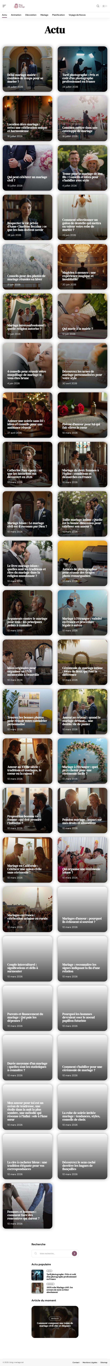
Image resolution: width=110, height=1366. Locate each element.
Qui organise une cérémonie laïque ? (81, 871)
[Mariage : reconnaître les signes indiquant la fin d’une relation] (82, 959)
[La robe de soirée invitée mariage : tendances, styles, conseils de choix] (82, 1107)
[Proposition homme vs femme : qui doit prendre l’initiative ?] (27, 810)
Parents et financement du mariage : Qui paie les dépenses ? (25, 1017)
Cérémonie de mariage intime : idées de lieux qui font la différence (82, 671)
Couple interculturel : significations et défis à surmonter (22, 967)
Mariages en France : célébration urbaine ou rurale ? (27, 918)
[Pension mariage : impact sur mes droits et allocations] (82, 810)
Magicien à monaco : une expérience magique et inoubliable (79, 275)
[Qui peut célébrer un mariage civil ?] (27, 168)
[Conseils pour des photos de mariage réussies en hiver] (27, 266)
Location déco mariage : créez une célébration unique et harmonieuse (27, 127)
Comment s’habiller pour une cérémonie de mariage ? (82, 1068)
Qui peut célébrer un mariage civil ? (27, 178)
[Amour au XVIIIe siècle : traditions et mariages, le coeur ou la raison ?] (27, 761)
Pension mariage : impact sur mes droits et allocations (82, 821)
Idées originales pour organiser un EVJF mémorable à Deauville (23, 671)
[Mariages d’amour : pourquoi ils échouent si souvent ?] (82, 909)
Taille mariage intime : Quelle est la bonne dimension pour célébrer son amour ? (82, 523)
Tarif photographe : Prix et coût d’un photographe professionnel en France (80, 78)
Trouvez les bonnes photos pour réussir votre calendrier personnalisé (27, 720)
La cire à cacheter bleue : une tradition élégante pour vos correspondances (27, 1165)
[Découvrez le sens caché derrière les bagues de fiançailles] (82, 1156)
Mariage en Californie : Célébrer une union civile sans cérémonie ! (24, 869)
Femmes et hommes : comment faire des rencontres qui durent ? (23, 1215)
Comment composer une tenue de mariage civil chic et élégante (55, 1324)
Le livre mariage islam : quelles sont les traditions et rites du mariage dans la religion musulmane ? (26, 571)
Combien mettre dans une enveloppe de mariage (80, 129)
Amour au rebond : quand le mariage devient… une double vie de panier (81, 720)
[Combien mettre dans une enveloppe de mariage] (82, 118)
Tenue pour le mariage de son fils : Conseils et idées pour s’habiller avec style (82, 177)
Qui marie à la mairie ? (77, 329)
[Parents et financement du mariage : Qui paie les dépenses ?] (27, 1008)
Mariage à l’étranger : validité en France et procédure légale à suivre (82, 621)
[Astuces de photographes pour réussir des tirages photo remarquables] (82, 563)
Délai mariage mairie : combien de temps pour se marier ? (25, 78)
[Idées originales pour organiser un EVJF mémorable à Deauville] (27, 662)
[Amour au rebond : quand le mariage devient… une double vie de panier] (82, 711)
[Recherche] (98, 6)
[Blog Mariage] (19, 6)
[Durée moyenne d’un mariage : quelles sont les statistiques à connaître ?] (27, 1057)
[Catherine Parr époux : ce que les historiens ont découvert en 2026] (27, 464)
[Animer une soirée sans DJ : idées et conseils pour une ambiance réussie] (27, 415)
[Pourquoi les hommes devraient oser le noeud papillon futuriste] (82, 1008)
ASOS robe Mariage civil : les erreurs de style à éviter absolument (60, 1290)
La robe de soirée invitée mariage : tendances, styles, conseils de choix (81, 1116)
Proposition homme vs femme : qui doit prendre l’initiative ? (24, 819)
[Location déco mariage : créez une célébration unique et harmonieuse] (27, 118)
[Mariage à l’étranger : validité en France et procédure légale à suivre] (82, 613)
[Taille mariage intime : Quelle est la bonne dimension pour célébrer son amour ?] (82, 514)
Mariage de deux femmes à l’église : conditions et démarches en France (80, 473)
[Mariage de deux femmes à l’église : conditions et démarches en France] (82, 464)
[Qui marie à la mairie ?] (82, 316)
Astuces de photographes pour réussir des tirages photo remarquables (79, 572)
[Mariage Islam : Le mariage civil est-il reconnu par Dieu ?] (27, 514)
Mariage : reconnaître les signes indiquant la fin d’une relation (81, 967)
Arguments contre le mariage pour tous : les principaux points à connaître (27, 621)
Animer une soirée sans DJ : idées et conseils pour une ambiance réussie (26, 424)
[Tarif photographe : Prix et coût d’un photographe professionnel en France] (82, 69)
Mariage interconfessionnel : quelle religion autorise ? (26, 327)
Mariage (50, 1284)
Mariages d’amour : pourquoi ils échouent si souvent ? (82, 920)
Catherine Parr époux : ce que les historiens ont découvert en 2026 (24, 473)
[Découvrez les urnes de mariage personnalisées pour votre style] (82, 365)
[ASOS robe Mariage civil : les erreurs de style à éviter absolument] (37, 1288)
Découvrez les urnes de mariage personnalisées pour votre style (82, 374)
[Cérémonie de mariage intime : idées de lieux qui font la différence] (82, 662)
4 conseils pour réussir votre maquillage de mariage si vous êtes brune (26, 374)
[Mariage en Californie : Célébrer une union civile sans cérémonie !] (27, 860)
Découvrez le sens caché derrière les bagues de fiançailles (79, 1165)
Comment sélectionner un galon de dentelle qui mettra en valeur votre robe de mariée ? (81, 225)
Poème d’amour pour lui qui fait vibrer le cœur (81, 426)
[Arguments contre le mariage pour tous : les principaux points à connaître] (27, 613)
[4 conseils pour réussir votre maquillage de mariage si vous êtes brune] (27, 365)
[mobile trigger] (5, 6)
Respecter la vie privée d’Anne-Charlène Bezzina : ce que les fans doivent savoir (27, 226)
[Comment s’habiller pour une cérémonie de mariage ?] (82, 1057)
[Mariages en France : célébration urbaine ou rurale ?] (27, 909)
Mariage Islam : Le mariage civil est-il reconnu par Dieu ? (27, 524)
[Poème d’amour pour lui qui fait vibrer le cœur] (82, 415)
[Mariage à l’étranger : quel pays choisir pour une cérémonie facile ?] (82, 761)
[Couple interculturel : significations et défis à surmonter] (27, 959)
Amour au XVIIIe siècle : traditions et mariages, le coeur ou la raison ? (24, 770)
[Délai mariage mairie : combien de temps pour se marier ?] (27, 69)
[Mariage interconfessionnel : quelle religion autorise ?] (27, 316)
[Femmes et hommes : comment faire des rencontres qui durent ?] (27, 1206)
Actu (49, 1271)
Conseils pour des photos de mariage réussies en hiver (26, 277)
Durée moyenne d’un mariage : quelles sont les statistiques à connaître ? (27, 1066)
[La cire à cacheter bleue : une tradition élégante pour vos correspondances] (27, 1156)
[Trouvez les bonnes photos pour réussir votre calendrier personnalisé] (27, 711)
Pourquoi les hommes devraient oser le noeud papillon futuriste (78, 1017)
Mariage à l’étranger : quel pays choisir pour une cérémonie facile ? (80, 770)
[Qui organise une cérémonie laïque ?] (82, 860)
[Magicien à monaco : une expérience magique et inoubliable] (82, 266)
